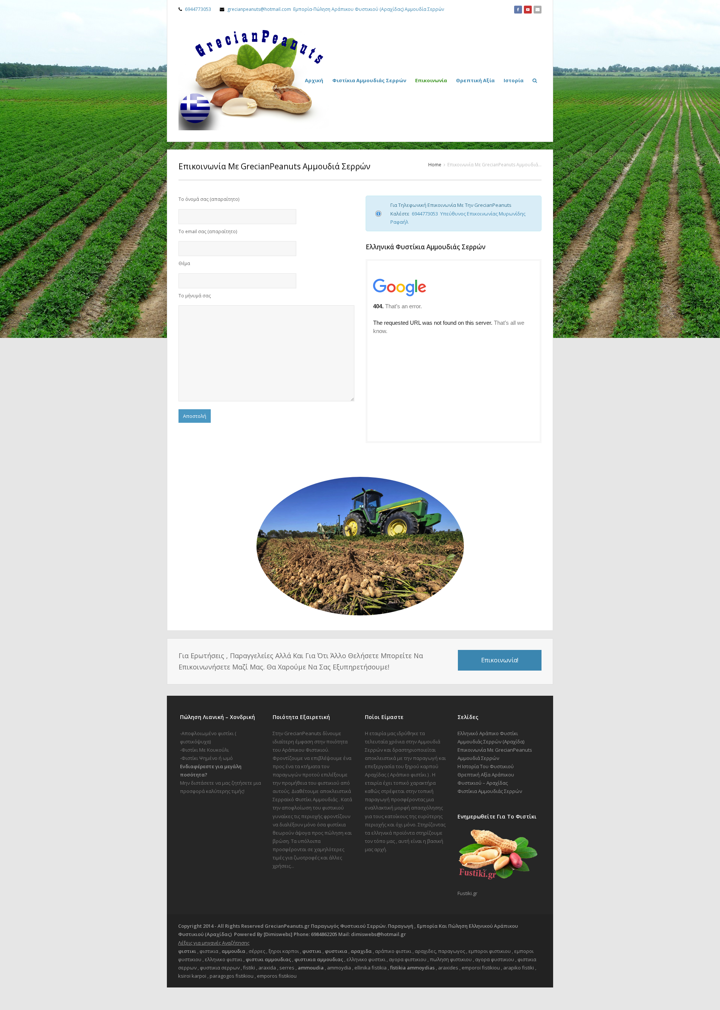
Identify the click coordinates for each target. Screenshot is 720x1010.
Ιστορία (514, 80)
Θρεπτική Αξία (475, 80)
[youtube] (528, 9)
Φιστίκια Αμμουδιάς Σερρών (369, 80)
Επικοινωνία (431, 80)
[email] (538, 9)
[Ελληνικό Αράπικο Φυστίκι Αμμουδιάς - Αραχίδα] (253, 80)
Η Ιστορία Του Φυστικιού (486, 766)
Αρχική (314, 80)
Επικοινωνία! (499, 660)
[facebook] (518, 9)
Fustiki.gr (467, 893)
